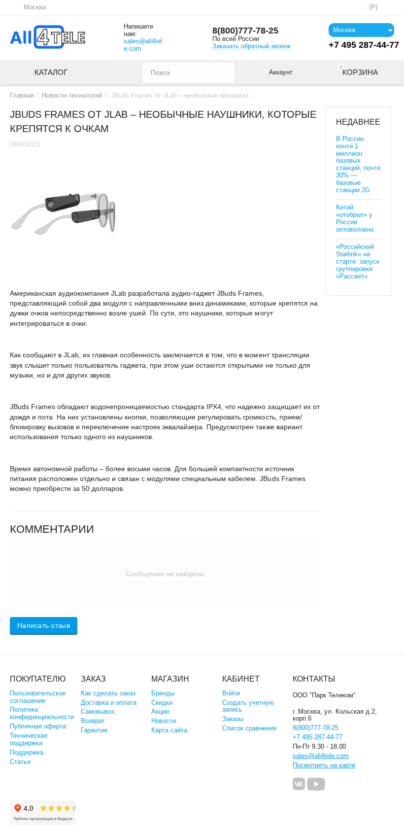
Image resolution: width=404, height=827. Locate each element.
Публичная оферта (38, 726)
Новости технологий (72, 95)
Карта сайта (169, 730)
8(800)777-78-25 (245, 30)
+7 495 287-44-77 (317, 737)
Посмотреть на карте (324, 765)
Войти (231, 693)
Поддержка (26, 752)
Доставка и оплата (108, 702)
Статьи (20, 761)
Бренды (162, 693)
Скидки (161, 702)
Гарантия (94, 730)
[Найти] (224, 72)
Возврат (93, 720)
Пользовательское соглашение (38, 696)
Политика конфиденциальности (42, 713)
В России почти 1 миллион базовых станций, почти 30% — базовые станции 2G (358, 164)
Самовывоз (97, 711)
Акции (160, 711)
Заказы (232, 719)
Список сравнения (249, 728)
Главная (22, 95)
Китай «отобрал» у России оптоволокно (354, 218)
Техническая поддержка (28, 739)
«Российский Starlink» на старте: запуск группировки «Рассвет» (357, 261)
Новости (163, 720)
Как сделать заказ (108, 693)
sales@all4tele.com (143, 44)
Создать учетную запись (248, 706)
